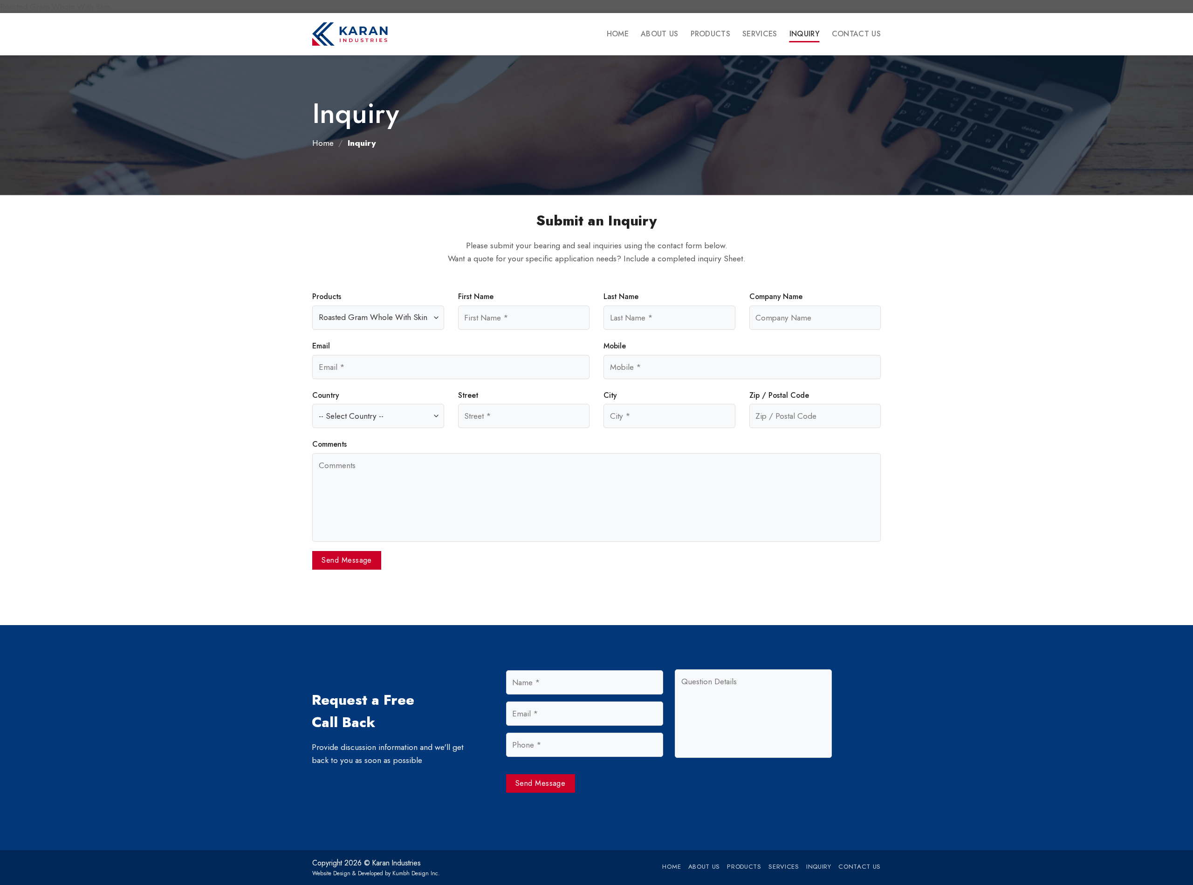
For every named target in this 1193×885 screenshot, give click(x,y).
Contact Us (856, 33)
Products (711, 33)
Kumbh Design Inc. (416, 873)
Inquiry (804, 33)
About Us (660, 33)
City (610, 395)
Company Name (775, 296)
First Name (476, 296)
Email (321, 345)
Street (468, 395)
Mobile (614, 345)
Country (325, 395)
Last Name (620, 296)
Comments (329, 444)
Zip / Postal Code (779, 395)
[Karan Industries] (358, 34)
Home (618, 33)
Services (759, 33)
